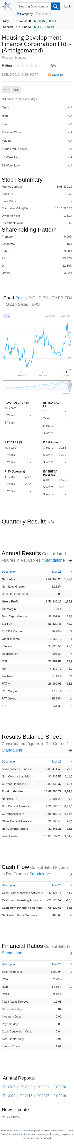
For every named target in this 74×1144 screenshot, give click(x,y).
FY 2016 (59, 1096)
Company (26, 14)
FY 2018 (26, 1096)
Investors (45, 14)
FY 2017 (43, 1096)
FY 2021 (43, 1087)
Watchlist (57, 74)
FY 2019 (9, 1096)
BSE (16, 89)
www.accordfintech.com (22, 1130)
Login (68, 6)
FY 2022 (26, 1087)
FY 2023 (9, 1087)
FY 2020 (59, 1087)
